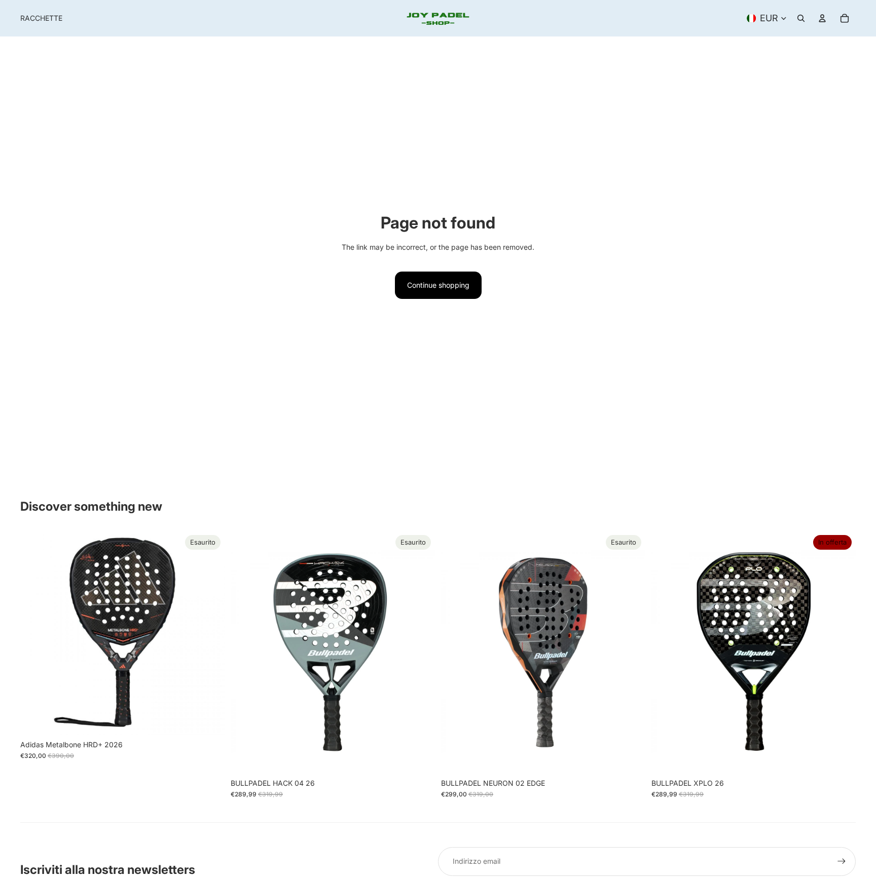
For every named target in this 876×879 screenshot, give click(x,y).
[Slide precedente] (35, 633)
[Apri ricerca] (801, 18)
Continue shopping (438, 285)
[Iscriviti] (841, 861)
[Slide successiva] (209, 633)
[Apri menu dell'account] (822, 18)
